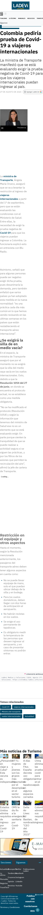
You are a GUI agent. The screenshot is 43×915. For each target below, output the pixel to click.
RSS (32, 910)
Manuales (21, 18)
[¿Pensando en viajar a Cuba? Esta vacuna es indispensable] (4, 756)
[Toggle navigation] (5, 13)
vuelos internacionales (11, 716)
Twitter (18, 869)
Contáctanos (30, 906)
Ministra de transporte (11, 711)
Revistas (11, 885)
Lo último (12, 18)
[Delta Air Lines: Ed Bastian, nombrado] (27, 803)
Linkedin (18, 881)
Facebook (19, 873)
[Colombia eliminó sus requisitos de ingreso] (39, 803)
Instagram (19, 877)
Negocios (31, 18)
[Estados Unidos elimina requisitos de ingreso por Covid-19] (4, 803)
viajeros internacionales (24, 707)
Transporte (12, 869)
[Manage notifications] (37, 910)
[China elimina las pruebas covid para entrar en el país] (39, 756)
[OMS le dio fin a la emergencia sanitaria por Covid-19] (16, 803)
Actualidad (29, 716)
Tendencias (12, 873)
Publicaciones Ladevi (29, 870)
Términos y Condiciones (10, 907)
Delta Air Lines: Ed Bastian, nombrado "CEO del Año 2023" (29, 821)
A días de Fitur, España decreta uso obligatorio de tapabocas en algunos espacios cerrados (29, 778)
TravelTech (4, 887)
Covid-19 (5, 232)
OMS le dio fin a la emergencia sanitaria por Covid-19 (18, 818)
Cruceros (11, 877)
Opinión (11, 881)
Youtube (18, 885)
